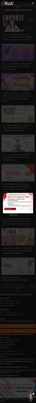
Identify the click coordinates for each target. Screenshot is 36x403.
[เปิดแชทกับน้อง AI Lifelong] (31, 397)
